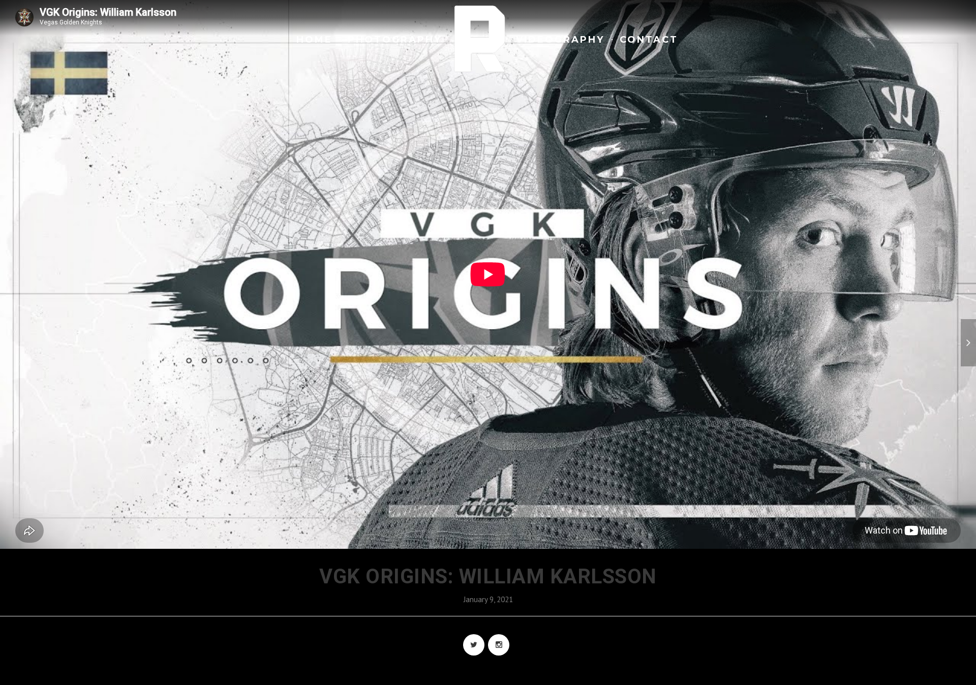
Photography (395, 39)
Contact (649, 39)
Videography (560, 39)
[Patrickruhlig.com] (479, 39)
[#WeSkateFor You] (968, 342)
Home (314, 39)
